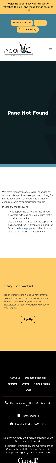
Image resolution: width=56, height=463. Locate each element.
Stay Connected (22, 23)
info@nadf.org (28, 416)
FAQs (28, 390)
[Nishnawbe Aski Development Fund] (18, 49)
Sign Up (28, 319)
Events (25, 384)
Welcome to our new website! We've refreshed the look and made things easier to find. (28, 7)
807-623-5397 (18, 403)
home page (25, 228)
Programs (11, 384)
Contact (40, 23)
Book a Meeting (27, 29)
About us (15, 378)
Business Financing (35, 378)
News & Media (42, 384)
